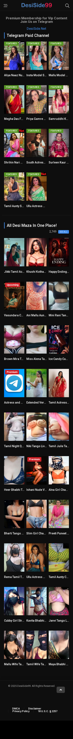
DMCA (16, 708)
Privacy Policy (20, 711)
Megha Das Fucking (17, 118)
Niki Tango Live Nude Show (44, 446)
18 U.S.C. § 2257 (47, 711)
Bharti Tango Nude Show (20, 533)
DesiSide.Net (36, 28)
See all (63, 232)
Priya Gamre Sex (37, 118)
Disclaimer (34, 708)
